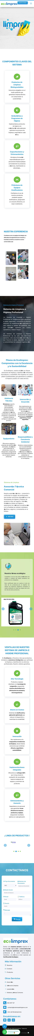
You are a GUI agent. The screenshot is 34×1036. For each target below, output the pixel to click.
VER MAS (10, 516)
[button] (14, 630)
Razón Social (9, 890)
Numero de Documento (22, 882)
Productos (10, 972)
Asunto (7, 903)
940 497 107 (11, 1003)
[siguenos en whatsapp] (9, 1020)
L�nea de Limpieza (12, 985)
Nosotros (9, 965)
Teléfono (22, 896)
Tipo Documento (10, 881)
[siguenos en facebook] (5, 1020)
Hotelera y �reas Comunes (15, 992)
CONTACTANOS (22, 2)
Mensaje (7, 910)
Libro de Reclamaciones (14, 1012)
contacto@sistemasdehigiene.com (17, 1007)
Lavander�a (10, 989)
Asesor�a (10, 982)
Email (6, 896)
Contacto (9, 968)
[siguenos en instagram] (14, 1020)
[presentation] (3, 608)
